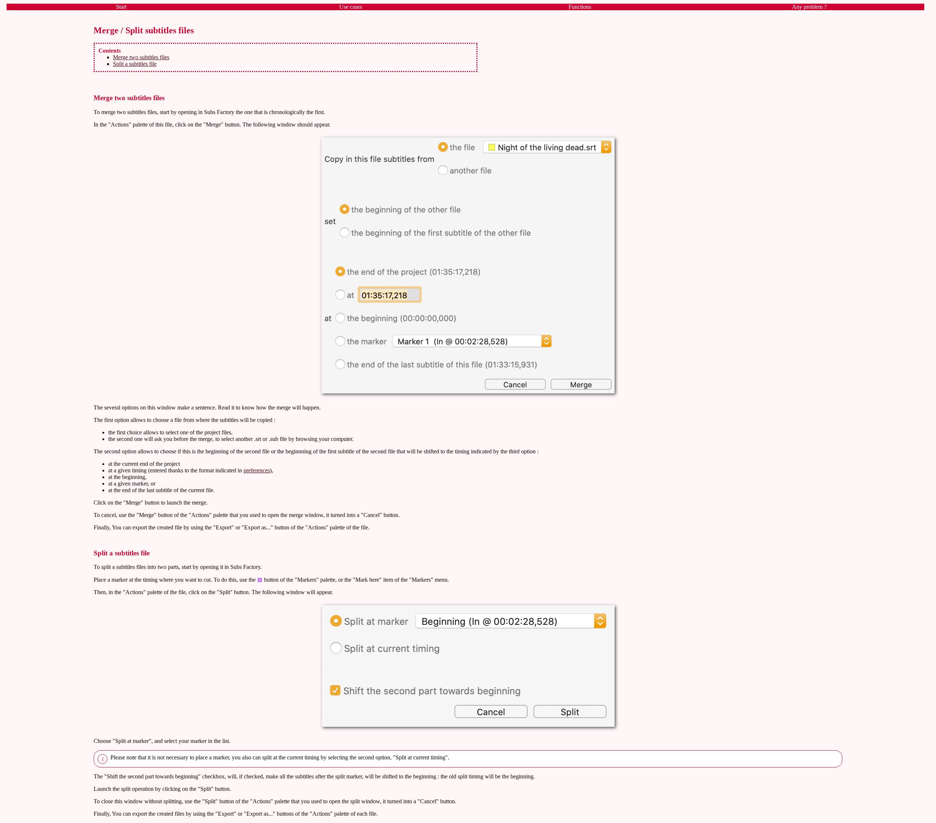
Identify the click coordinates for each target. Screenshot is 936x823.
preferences (257, 470)
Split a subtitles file (134, 64)
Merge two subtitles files (141, 57)
